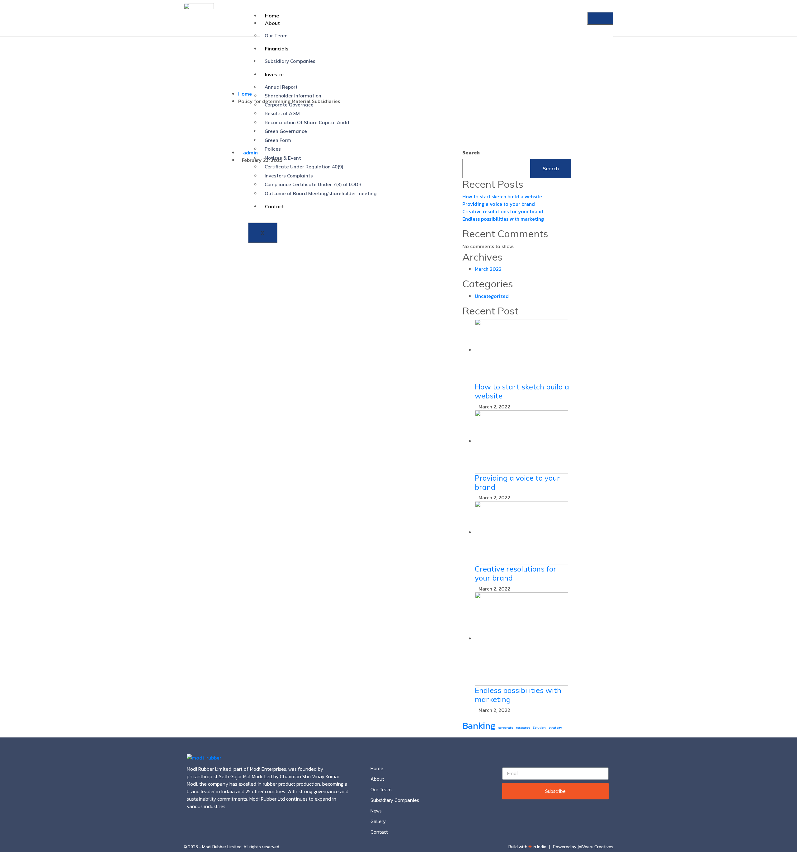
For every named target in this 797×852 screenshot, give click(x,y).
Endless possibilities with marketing (503, 219)
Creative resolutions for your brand (502, 211)
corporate (505, 727)
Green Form (278, 140)
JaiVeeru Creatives (595, 846)
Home (272, 15)
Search (471, 152)
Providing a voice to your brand (498, 204)
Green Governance (286, 131)
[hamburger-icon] (600, 18)
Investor (274, 74)
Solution (539, 727)
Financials (276, 48)
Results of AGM (282, 113)
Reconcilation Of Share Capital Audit (307, 122)
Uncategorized (492, 296)
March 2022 (488, 269)
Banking (478, 725)
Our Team (276, 36)
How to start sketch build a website (502, 196)
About (272, 23)
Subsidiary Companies (290, 61)
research (523, 727)
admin (250, 152)
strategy (555, 727)
